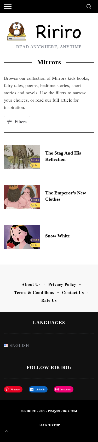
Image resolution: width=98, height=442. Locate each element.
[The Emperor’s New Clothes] (22, 197)
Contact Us (73, 292)
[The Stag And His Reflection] (22, 157)
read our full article (54, 100)
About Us (31, 284)
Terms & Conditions (34, 292)
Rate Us (49, 300)
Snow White (57, 235)
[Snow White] (22, 237)
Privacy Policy (62, 284)
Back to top (49, 425)
